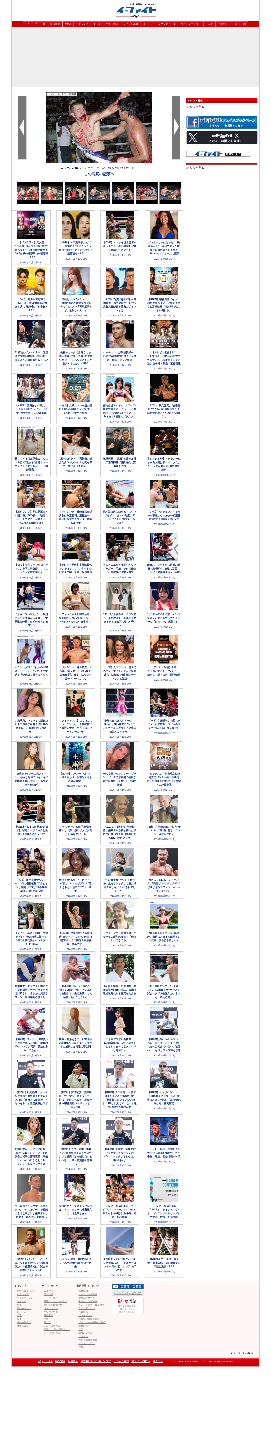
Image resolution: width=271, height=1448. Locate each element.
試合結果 (55, 24)
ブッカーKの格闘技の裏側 (92, 1322)
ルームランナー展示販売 (128, 1293)
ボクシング (82, 24)
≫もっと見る (195, 106)
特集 (81, 1346)
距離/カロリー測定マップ (57, 1329)
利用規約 (73, 1361)
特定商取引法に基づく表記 (96, 1361)
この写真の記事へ (99, 174)
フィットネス (130, 24)
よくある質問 (121, 1361)
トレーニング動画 (88, 1301)
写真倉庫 (83, 1311)
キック (97, 24)
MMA (68, 24)
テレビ (209, 24)
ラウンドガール (167, 24)
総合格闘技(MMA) (26, 1290)
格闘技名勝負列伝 (53, 1304)
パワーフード (51, 1311)
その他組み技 (24, 1322)
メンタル (83, 1336)
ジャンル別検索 (52, 1332)
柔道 (19, 1315)
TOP (27, 24)
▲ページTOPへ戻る (241, 1353)
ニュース (40, 24)
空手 (19, 1304)
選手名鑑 (48, 1315)
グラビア (148, 24)
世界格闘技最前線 (88, 1339)
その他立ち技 (24, 1308)
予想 (46, 1318)
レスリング (23, 1311)
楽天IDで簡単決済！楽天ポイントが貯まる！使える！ (127, 1309)
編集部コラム (86, 1332)
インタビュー (86, 1315)
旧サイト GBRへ (140, 1361)
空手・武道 (112, 24)
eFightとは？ (45, 1361)
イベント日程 (238, 24)
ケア (81, 1329)
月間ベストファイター (55, 1301)
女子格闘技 (23, 1325)
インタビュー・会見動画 (91, 1304)
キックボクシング (26, 1297)
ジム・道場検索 (52, 1325)
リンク (47, 1322)
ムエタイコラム (87, 1343)
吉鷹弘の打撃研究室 (89, 1318)
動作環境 (60, 1361)
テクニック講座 (87, 1297)
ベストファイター (191, 24)
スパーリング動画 (88, 1294)
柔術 (19, 1318)
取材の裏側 (84, 1325)
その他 (222, 24)
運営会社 (158, 1361)
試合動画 (83, 1290)
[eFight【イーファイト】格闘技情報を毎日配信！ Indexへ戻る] (135, 10)
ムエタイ (21, 1301)
